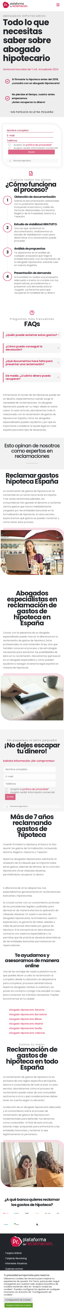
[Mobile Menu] (58, 5)
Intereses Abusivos (16, 1263)
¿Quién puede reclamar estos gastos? (31, 335)
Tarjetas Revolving (16, 1258)
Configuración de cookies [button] (18, 1299)
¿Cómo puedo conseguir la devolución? (24, 348)
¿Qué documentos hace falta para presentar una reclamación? (29, 362)
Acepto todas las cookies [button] (18, 1305)
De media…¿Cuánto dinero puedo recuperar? (28, 377)
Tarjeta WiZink (13, 1253)
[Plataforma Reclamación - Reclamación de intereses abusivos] (15, 4)
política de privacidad (38, 145)
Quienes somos (14, 1269)
